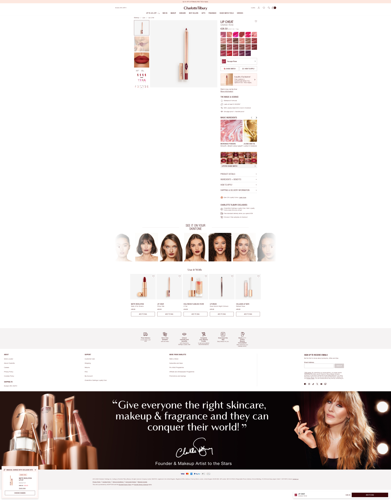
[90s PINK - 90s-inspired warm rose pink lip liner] (223, 34)
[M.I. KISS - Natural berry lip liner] (229, 47)
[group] (232, 134)
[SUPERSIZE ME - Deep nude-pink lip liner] (248, 47)
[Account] (258, 7)
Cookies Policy (9, 376)
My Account (89, 376)
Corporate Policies (130, 482)
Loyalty (253, 7)
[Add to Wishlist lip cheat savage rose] (255, 21)
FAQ (86, 372)
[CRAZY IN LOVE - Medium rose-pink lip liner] (235, 53)
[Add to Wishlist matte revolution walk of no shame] (153, 276)
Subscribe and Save (176, 363)
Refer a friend (173, 359)
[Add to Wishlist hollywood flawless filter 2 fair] (205, 276)
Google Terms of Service (141, 484)
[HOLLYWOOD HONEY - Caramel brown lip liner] (254, 47)
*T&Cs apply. (308, 372)
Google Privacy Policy (125, 484)
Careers (6, 367)
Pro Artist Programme (176, 367)
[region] (20, 482)
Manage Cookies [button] (142, 482)
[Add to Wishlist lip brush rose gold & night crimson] (232, 276)
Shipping (88, 363)
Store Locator (8, 359)
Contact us (295, 479)
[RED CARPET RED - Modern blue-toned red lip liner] (248, 34)
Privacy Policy (8, 372)
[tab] (141, 27)
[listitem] (153, 13)
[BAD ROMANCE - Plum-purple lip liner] (248, 53)
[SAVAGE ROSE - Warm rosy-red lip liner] (223, 53)
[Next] (256, 117)
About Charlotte (9, 363)
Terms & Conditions (118, 482)
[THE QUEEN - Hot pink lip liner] (235, 34)
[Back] (251, 117)
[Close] (35, 470)
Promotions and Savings (177, 376)
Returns (87, 367)
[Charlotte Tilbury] (195, 8)
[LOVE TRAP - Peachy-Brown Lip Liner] (235, 47)
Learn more (242, 197)
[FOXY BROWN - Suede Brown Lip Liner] (223, 47)
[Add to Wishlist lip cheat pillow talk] (179, 276)
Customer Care (90, 359)
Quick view (22, 488)
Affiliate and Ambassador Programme (181, 372)
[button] (268, 7)
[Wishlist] (263, 7)
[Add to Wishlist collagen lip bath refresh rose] (258, 276)
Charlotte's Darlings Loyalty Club (96, 380)
